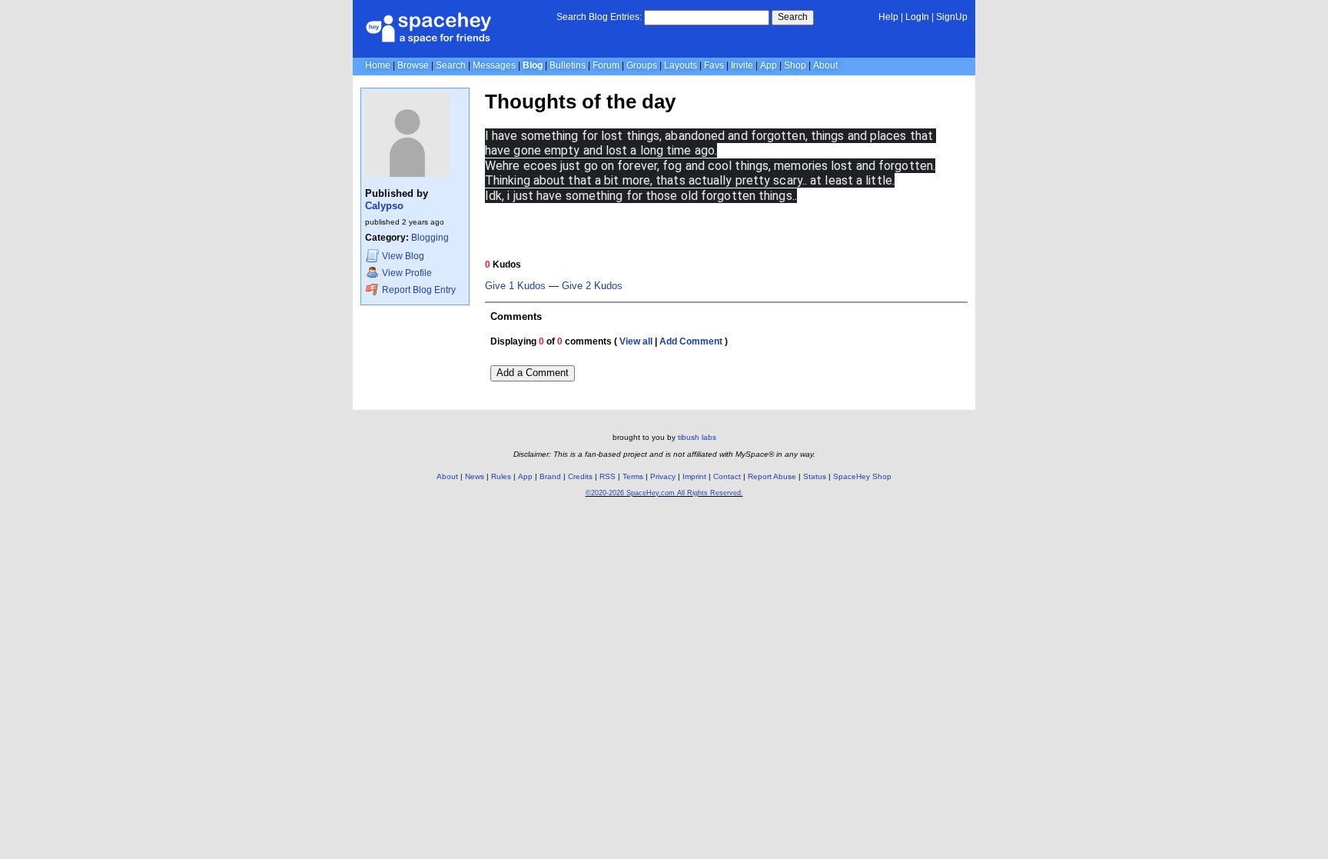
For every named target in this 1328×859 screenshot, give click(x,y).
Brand (550, 476)
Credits (580, 476)
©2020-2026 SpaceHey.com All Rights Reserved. (664, 493)
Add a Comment (532, 372)
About (825, 65)
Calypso (384, 205)
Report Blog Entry (418, 290)
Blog (533, 65)
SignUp (952, 17)
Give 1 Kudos (515, 286)
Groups (641, 65)
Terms (632, 476)
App (768, 65)
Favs (714, 65)
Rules (501, 476)
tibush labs (697, 437)
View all (635, 341)
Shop (795, 65)
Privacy (663, 476)
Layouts (680, 65)
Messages (494, 65)
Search (793, 17)
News (474, 476)
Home (377, 65)
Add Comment (690, 341)
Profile (407, 273)
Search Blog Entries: (599, 17)
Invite (742, 65)
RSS (607, 476)
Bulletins (567, 65)
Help (888, 17)
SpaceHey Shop (862, 476)
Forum (606, 65)
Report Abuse (772, 476)
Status (814, 476)
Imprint (694, 476)
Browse (413, 65)
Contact (727, 476)
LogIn (917, 17)
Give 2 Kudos (592, 286)
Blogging (430, 237)
